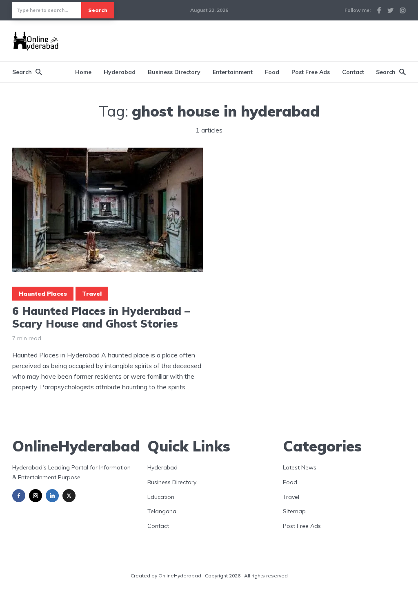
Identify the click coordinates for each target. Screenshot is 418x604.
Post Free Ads (310, 72)
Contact (353, 72)
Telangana (161, 511)
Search (97, 10)
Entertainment (233, 72)
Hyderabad (120, 72)
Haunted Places (43, 293)
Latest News (299, 467)
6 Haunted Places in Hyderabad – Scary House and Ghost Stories (101, 317)
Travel (92, 293)
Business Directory (174, 72)
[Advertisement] (257, 39)
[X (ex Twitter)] (69, 495)
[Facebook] (18, 495)
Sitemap (294, 511)
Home (83, 72)
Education (160, 497)
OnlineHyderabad (179, 576)
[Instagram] (35, 495)
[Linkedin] (52, 495)
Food (272, 72)
